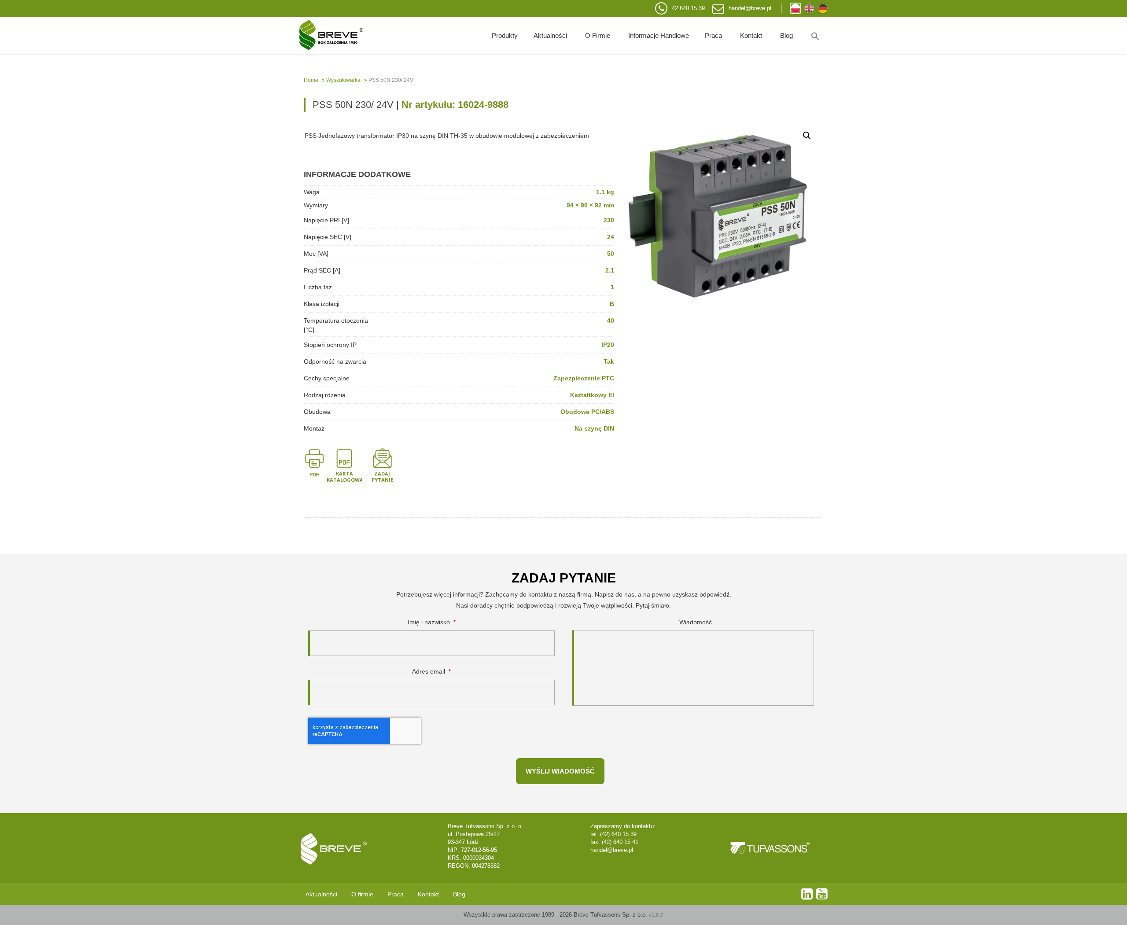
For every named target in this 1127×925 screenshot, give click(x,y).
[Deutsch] (823, 8)
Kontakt (751, 35)
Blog (786, 35)
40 (610, 320)
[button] (815, 35)
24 (610, 236)
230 (609, 220)
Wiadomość (695, 622)
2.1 (609, 270)
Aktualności (550, 35)
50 (610, 253)
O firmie (597, 35)
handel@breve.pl (750, 8)
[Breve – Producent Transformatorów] (331, 35)
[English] (809, 8)
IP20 (607, 344)
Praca (713, 35)
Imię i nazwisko (432, 622)
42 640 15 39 (688, 8)
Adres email (431, 671)
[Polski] (795, 8)
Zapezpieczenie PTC (583, 378)
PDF (314, 474)
